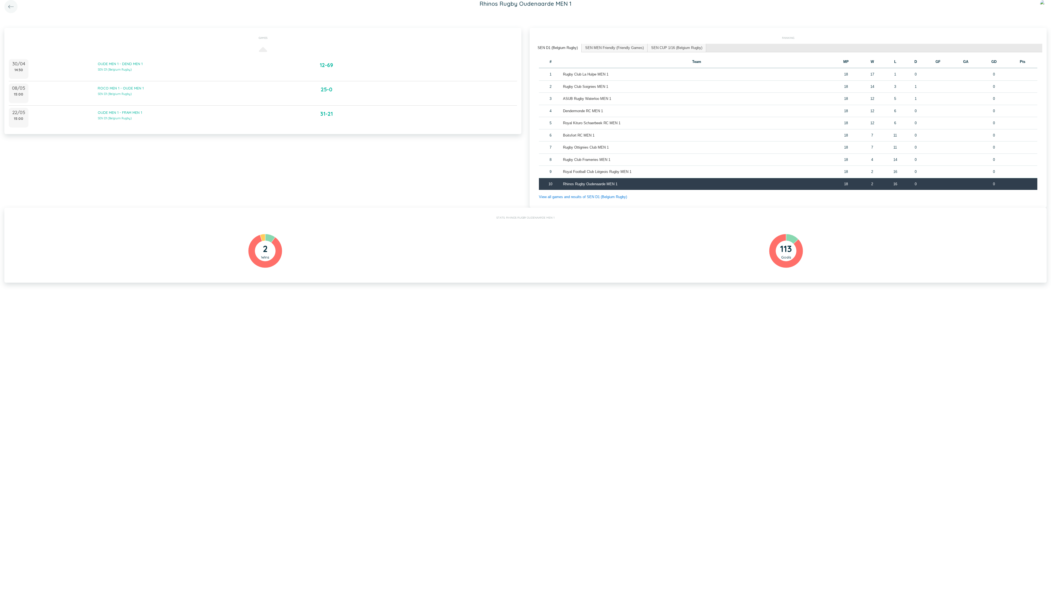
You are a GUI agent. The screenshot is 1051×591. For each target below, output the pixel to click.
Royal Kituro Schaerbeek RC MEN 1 (591, 123)
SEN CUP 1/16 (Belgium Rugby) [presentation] (676, 48)
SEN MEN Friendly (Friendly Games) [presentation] (614, 48)
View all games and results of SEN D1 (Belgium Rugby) (583, 197)
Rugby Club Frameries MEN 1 (586, 160)
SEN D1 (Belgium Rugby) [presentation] (558, 48)
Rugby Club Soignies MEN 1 (585, 87)
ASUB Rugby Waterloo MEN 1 (587, 99)
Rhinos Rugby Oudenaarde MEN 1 (590, 184)
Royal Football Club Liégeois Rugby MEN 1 (597, 172)
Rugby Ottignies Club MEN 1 (586, 147)
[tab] (558, 48)
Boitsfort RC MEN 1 (578, 135)
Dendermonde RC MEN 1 (583, 111)
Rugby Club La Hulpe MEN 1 (585, 74)
